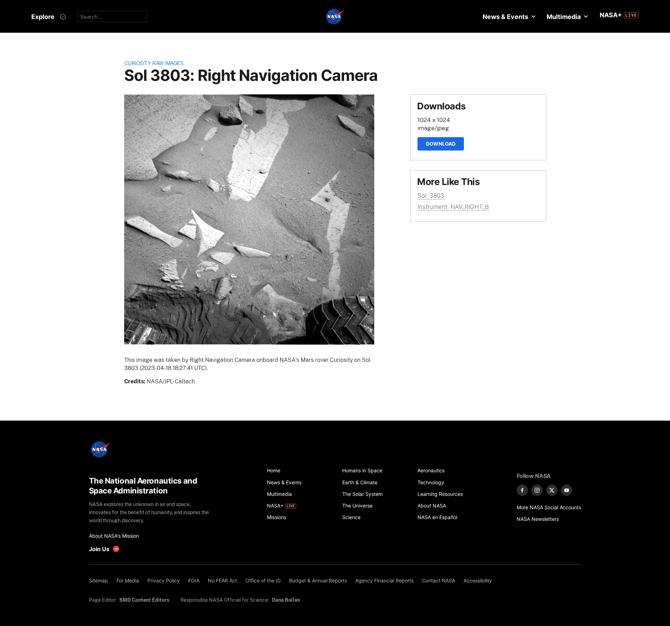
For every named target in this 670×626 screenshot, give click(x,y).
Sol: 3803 (430, 195)
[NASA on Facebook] (522, 490)
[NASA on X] (551, 490)
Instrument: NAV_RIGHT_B (453, 206)
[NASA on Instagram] (537, 490)
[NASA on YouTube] (566, 490)
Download (440, 144)
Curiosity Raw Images (154, 63)
